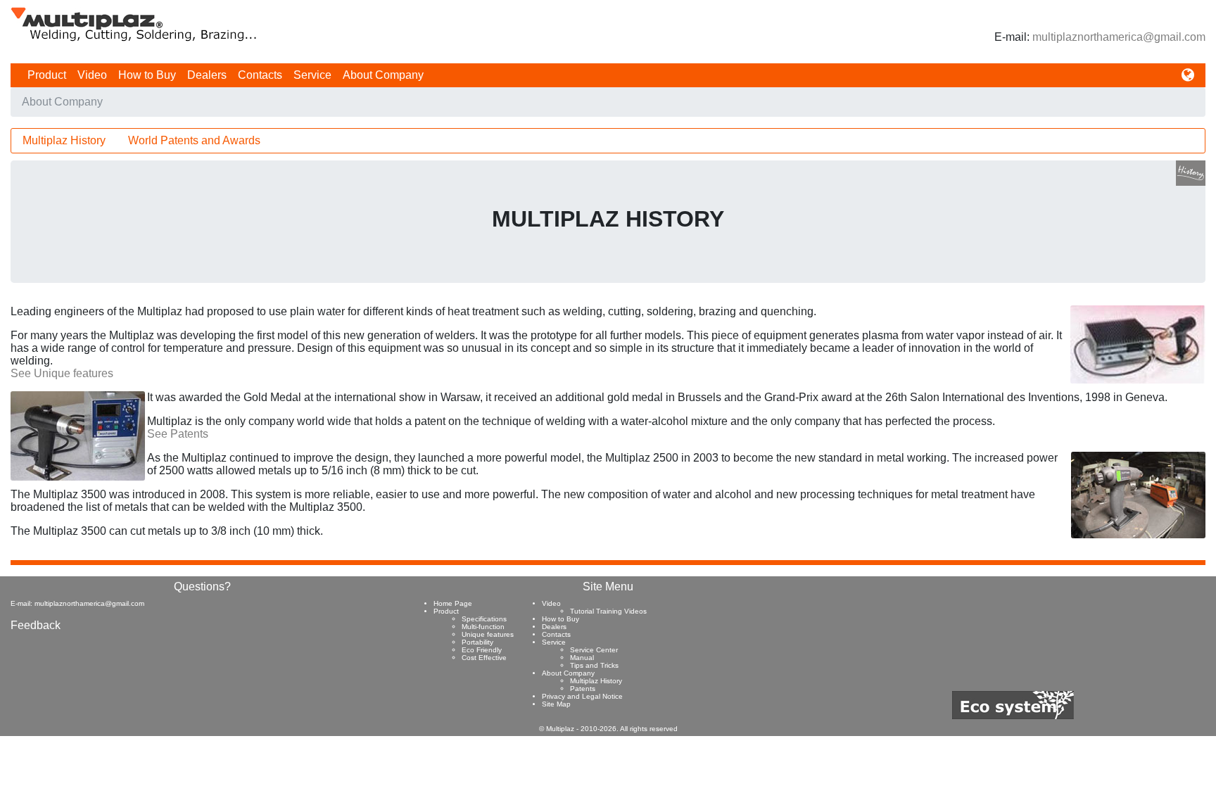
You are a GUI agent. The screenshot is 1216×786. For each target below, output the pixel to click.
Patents (582, 688)
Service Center (594, 650)
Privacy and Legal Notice (582, 696)
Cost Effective (484, 657)
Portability (477, 642)
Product (46, 75)
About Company (383, 75)
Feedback (36, 625)
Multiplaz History (64, 140)
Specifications (484, 619)
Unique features (488, 634)
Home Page (452, 603)
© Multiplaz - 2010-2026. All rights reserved (608, 729)
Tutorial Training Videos (608, 611)
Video (92, 75)
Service (312, 75)
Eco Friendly (482, 650)
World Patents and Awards (194, 140)
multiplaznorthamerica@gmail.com (1118, 37)
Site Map (556, 704)
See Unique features (62, 373)
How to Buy (147, 75)
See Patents (177, 434)
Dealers (207, 75)
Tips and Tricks (594, 665)
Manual (582, 657)
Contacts (260, 75)
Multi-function (483, 626)
